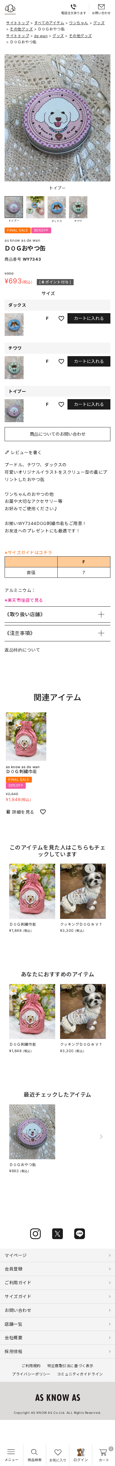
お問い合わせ (18, 1310)
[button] (103, 123)
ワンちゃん (78, 23)
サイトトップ (17, 23)
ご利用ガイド (18, 1282)
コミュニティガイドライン (80, 1374)
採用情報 (13, 1351)
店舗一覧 (13, 1324)
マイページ (16, 1255)
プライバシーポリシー (31, 1374)
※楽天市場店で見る (24, 600)
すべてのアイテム (49, 23)
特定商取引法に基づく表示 (70, 1365)
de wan (41, 35)
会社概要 (13, 1337)
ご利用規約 (31, 1365)
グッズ (99, 23)
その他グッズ (21, 29)
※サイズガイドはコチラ (28, 552)
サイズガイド (18, 1296)
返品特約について (22, 649)
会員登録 (13, 1268)
